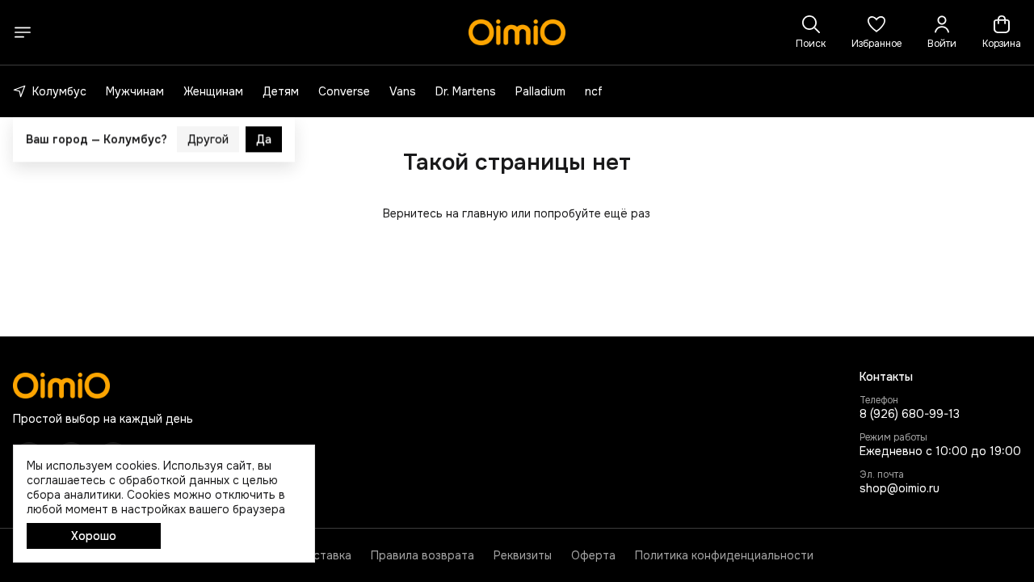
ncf (594, 91)
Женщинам (213, 91)
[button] (876, 32)
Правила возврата (422, 555)
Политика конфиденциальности (724, 555)
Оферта (593, 555)
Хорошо (93, 536)
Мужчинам (135, 91)
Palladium (540, 91)
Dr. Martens (465, 91)
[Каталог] (22, 32)
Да (263, 120)
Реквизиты (523, 555)
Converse (344, 91)
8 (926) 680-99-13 (910, 414)
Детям (281, 91)
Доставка (324, 555)
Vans (402, 91)
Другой (208, 120)
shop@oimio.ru (899, 488)
